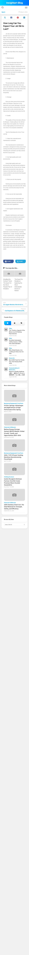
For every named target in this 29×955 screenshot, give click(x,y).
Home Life (12, 358)
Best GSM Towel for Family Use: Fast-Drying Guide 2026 (16, 361)
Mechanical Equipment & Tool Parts (13, 403)
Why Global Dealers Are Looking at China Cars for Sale (16, 351)
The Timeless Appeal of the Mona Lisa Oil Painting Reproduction (17, 332)
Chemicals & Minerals (10, 427)
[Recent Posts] (7, 323)
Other (10, 328)
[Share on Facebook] (11, 17)
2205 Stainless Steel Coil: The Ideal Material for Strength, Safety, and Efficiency (14, 507)
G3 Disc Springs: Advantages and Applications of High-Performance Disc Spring (13, 407)
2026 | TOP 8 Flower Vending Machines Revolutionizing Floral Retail (13, 457)
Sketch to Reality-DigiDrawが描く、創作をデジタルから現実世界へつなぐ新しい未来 (17, 373)
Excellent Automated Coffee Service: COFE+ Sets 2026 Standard (15, 341)
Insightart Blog (14, 2)
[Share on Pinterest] (18, 17)
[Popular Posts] (14, 323)
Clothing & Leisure (9, 477)
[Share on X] (5, 17)
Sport (3, 12)
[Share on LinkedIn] (24, 17)
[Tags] (21, 323)
